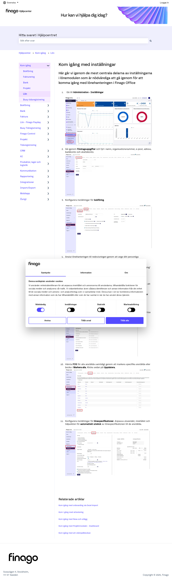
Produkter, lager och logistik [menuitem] (30, 163)
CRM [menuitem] (22, 150)
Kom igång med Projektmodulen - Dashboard (79, 526)
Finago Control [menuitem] (27, 133)
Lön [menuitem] (25, 94)
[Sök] (150, 40)
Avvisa (47, 320)
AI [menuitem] (21, 156)
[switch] (71, 310)
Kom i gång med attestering (71, 512)
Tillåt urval (86, 320)
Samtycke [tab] (45, 273)
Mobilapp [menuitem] (25, 193)
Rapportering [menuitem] (26, 176)
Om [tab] (126, 273)
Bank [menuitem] (25, 82)
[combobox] (83, 40)
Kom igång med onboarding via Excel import (78, 505)
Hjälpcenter (25, 53)
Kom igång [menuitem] (25, 65)
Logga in (164, 2)
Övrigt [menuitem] (23, 199)
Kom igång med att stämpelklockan (75, 533)
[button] (48, 65)
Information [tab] (86, 273)
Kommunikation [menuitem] (28, 171)
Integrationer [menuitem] (27, 182)
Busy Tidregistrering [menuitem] (30, 128)
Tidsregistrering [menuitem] (28, 145)
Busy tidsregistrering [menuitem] (33, 99)
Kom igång (40, 53)
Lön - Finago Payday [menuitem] (30, 122)
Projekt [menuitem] (27, 88)
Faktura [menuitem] (24, 116)
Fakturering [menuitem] (29, 77)
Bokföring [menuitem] (28, 71)
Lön (52, 53)
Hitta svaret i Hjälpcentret (38, 35)
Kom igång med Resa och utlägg (73, 519)
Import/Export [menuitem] (28, 188)
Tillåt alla (125, 320)
